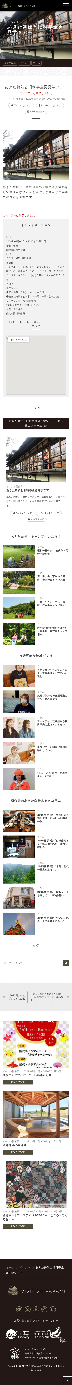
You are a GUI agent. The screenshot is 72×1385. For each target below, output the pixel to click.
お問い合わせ (21, 1320)
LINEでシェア (37, 111)
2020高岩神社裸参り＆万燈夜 (17, 997)
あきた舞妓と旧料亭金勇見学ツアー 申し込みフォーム (36, 423)
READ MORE (18, 1082)
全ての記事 (10, 62)
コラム (36, 62)
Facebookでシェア (51, 105)
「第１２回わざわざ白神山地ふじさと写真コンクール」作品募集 (46, 997)
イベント (13, 22)
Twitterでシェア (22, 105)
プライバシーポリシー (45, 1320)
